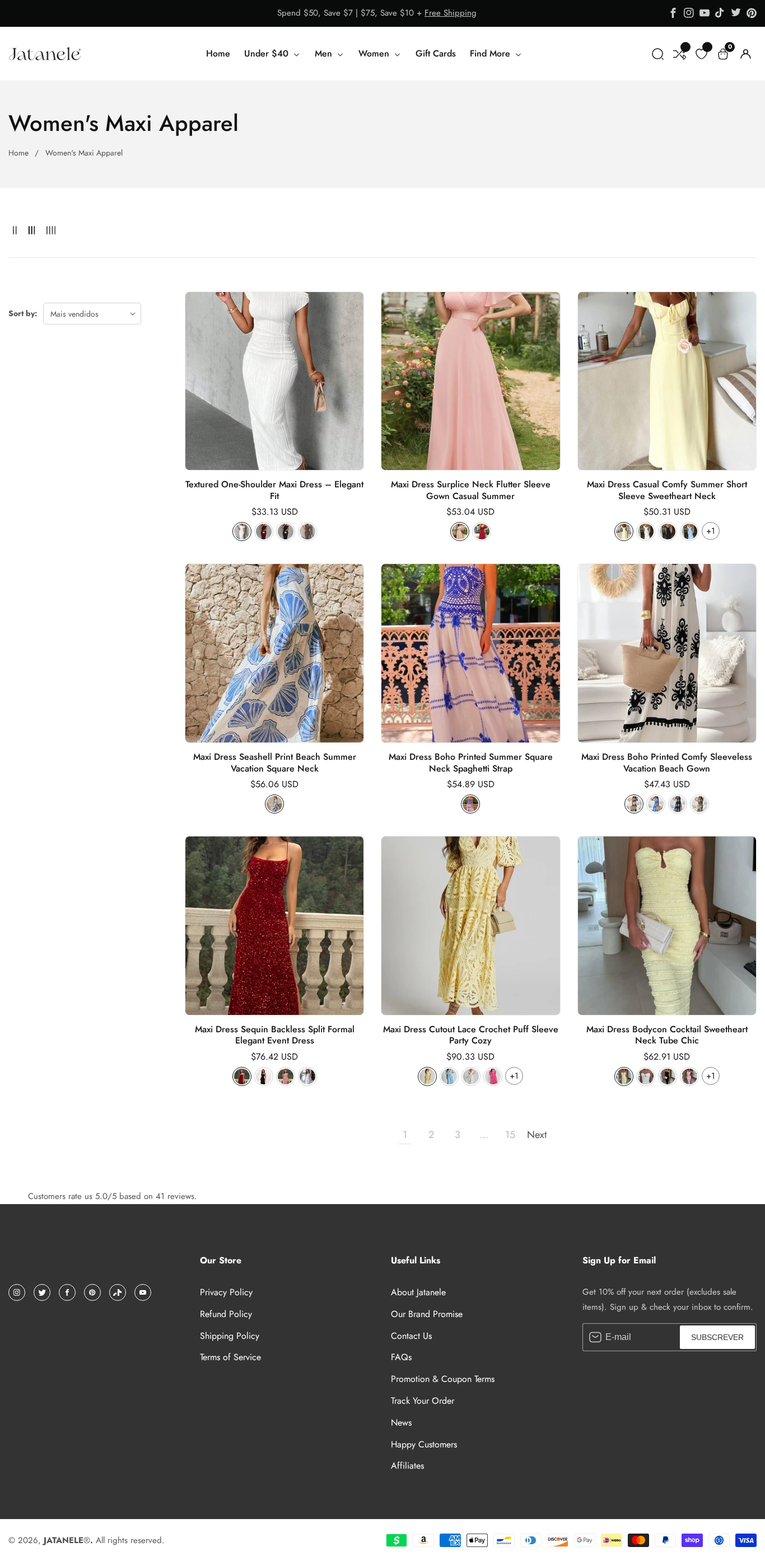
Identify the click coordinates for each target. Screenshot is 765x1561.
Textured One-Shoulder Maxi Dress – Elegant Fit (274, 490)
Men (325, 53)
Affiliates (407, 1465)
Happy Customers (424, 1444)
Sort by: (23, 313)
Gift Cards (436, 53)
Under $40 (267, 53)
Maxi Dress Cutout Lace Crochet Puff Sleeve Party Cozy (470, 1035)
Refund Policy (226, 1314)
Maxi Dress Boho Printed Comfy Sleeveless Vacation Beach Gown (666, 763)
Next (536, 1134)
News (401, 1422)
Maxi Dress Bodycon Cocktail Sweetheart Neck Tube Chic (667, 1035)
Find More (491, 53)
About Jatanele (418, 1292)
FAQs (401, 1357)
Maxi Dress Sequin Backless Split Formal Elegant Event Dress (274, 1035)
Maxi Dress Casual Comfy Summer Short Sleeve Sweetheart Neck (667, 490)
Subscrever (717, 1337)
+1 (710, 531)
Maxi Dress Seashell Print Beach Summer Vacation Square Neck (274, 763)
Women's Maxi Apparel (84, 152)
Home (218, 53)
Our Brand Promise (427, 1314)
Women (375, 53)
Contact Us (411, 1335)
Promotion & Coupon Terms (443, 1378)
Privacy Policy (226, 1292)
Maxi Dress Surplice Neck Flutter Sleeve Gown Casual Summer (471, 490)
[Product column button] (14, 231)
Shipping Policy (229, 1335)
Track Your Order (422, 1400)
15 (510, 1134)
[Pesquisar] (658, 54)
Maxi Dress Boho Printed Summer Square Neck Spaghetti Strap (471, 763)
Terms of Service (230, 1357)
